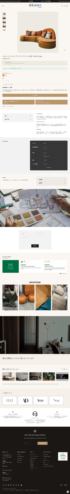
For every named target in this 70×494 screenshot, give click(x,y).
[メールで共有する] (12, 106)
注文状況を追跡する (47, 456)
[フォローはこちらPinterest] (13, 485)
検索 (44, 462)
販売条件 (32, 462)
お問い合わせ (5, 102)
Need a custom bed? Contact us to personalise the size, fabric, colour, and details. (56, 1)
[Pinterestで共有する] (10, 106)
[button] (66, 297)
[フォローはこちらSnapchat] (21, 485)
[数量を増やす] (8, 80)
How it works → (8, 64)
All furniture (19, 462)
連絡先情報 (27, 490)
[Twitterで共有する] (9, 106)
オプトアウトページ (34, 468)
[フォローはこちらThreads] (11, 485)
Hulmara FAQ (45, 464)
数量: (3, 78)
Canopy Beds (19, 458)
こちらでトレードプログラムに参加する (42, 102)
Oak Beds (19, 454)
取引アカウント (46, 460)
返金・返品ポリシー (34, 458)
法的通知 (32, 466)
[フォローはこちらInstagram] (8, 485)
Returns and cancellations (48, 466)
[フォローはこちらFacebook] (3, 485)
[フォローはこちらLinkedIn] (19, 485)
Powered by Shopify (12, 488)
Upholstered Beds (20, 456)
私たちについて (33, 454)
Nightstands (19, 460)
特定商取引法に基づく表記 (34, 490)
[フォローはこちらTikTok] (16, 485)
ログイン (45, 458)
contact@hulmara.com (8, 470)
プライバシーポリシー (34, 456)
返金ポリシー (13, 490)
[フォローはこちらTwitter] (5, 485)
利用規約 (32, 464)
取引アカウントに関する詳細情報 (31, 1)
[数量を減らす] (4, 80)
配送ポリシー (32, 460)
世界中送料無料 (16, 1)
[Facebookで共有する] (7, 106)
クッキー (32, 470)
